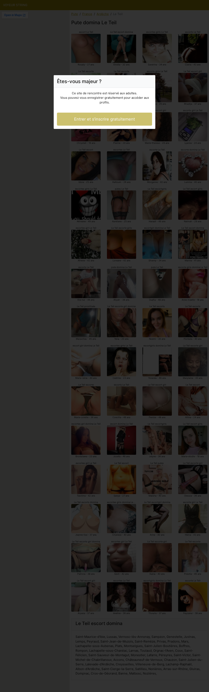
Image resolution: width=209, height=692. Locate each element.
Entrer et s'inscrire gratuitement (104, 119)
